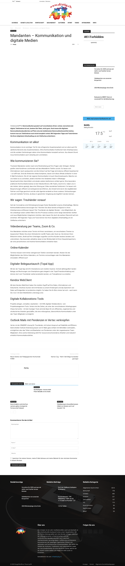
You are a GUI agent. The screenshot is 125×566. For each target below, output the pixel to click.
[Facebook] (103, 1)
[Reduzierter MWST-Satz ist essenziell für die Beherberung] (88, 99)
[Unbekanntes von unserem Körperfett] (88, 80)
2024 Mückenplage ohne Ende (103, 88)
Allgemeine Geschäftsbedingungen (105, 564)
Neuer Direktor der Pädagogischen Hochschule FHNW (25, 358)
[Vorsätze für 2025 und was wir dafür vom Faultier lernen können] (88, 71)
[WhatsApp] (38, 49)
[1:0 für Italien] (51, 508)
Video (77, 23)
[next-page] (14, 412)
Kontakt (92, 564)
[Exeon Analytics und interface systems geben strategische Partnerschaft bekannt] (21, 395)
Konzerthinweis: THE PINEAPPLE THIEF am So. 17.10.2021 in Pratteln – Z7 (66, 498)
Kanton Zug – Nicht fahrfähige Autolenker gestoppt (64, 358)
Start (11, 28)
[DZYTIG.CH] (62, 11)
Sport (70, 23)
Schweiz (15, 23)
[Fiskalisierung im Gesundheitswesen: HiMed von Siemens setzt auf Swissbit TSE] (67, 395)
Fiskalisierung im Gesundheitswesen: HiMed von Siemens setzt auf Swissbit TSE (67, 406)
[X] (113, 1)
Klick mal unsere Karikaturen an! (99, 119)
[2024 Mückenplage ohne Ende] (88, 90)
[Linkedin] (42, 49)
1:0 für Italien (62, 506)
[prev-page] (11, 412)
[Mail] (109, 1)
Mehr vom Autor (30, 384)
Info (94, 23)
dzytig (14, 44)
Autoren (61, 23)
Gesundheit (51, 23)
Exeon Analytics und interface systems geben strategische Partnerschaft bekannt (19, 406)
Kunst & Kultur (27, 23)
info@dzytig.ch (57, 557)
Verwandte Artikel (17, 384)
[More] (51, 49)
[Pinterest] (33, 49)
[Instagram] (106, 1)
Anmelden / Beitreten (45, 1)
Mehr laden (98, 107)
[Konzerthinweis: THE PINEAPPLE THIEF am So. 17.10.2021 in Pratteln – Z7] (51, 499)
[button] (112, 23)
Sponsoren (86, 23)
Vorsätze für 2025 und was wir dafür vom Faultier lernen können (104, 71)
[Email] (47, 49)
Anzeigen (85, 564)
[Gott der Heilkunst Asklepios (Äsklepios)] (51, 489)
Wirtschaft (39, 23)
